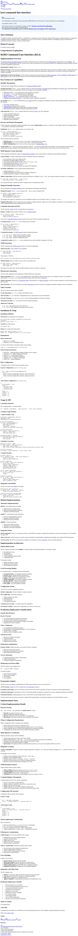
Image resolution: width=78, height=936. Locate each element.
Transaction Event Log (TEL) (14, 219)
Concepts (4, 4)
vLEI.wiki (4, 2)
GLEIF (26, 540)
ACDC (16, 209)
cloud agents (30, 284)
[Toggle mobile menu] (3, 6)
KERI (4, 38)
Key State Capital (30, 4)
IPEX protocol (4, 76)
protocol (57, 38)
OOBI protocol (71, 75)
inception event (46, 88)
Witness (5, 96)
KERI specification (52, 75)
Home (3, 919)
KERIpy (70, 61)
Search (10, 4)
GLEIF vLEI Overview (16, 926)
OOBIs (16, 160)
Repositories (17, 4)
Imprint (2, 934)
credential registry (31, 211)
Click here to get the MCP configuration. (41, 26)
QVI (40, 540)
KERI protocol (52, 61)
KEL (5, 118)
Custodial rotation (8, 107)
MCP (23, 4)
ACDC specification (62, 75)
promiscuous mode (24, 280)
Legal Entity (44, 540)
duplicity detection (44, 280)
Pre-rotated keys (7, 95)
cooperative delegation (16, 188)
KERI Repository (6, 926)
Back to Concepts (6, 8)
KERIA (15, 486)
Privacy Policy (7, 934)
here (63, 21)
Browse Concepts (11, 919)
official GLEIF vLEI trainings (36, 28)
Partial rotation (7, 106)
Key (31, 39)
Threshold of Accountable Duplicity (12, 98)
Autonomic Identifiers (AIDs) (34, 86)
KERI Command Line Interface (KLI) (12, 61)
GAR (21, 687)
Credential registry (40, 144)
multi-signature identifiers (29, 154)
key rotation (29, 100)
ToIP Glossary (52, 28)
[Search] (1, 6)
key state (65, 88)
